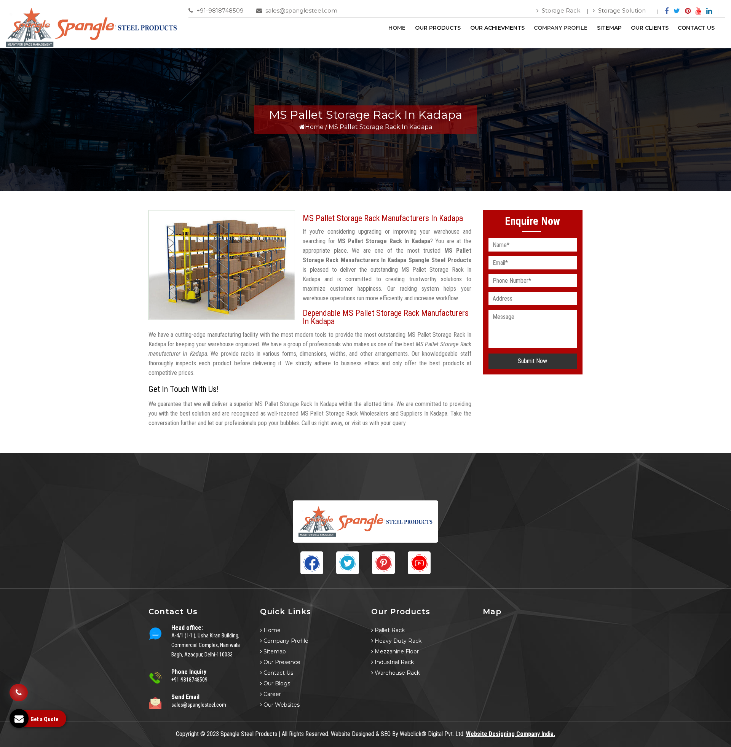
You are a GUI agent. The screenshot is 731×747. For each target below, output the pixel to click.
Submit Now (532, 361)
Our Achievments (497, 27)
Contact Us (696, 27)
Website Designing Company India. (510, 733)
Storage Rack (560, 10)
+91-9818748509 (219, 10)
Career (271, 694)
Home (396, 27)
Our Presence (281, 662)
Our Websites (281, 704)
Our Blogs (276, 683)
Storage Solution (621, 10)
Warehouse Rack (396, 672)
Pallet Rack (389, 630)
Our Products (438, 27)
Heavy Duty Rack (397, 640)
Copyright (187, 733)
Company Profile (560, 27)
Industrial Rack (393, 662)
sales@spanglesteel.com (300, 10)
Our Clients (650, 27)
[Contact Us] (19, 687)
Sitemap (609, 27)
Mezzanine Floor (396, 651)
